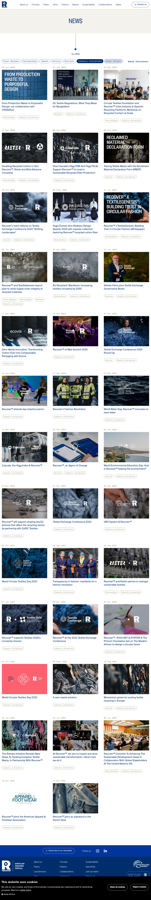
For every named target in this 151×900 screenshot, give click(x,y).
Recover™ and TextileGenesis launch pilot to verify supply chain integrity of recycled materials (22, 288)
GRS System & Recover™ (118, 522)
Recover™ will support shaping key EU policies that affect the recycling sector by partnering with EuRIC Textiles (23, 525)
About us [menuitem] (24, 4)
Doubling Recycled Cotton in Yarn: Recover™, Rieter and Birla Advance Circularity (21, 169)
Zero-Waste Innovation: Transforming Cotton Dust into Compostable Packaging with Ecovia (22, 353)
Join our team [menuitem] (92, 871)
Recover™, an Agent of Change (70, 466)
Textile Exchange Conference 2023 (72, 522)
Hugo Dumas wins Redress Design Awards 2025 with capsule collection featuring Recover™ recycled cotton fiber (75, 229)
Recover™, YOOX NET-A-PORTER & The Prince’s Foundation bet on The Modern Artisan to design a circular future (125, 641)
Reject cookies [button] (139, 887)
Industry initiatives (90, 61)
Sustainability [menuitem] (88, 4)
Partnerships (30, 61)
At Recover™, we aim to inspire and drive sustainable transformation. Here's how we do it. (75, 757)
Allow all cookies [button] (117, 887)
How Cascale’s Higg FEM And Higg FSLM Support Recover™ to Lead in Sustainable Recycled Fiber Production (75, 169)
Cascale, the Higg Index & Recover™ (22, 466)
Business (69, 61)
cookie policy (25, 890)
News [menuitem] (118, 4)
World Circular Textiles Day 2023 (19, 582)
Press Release (11, 61)
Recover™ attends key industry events (23, 409)
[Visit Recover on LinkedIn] (105, 851)
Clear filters (113, 61)
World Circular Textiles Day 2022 (19, 697)
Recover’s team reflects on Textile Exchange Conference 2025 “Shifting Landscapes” (22, 229)
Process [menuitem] (35, 4)
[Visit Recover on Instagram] (98, 851)
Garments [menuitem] (90, 866)
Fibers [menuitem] (46, 4)
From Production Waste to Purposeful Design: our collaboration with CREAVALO (22, 106)
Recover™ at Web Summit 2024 (70, 350)
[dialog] (75, 888)
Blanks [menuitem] (75, 4)
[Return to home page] (5, 4)
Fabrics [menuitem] (65, 4)
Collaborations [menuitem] (105, 4)
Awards (44, 61)
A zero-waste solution (65, 697)
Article (56, 61)
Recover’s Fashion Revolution (69, 409)
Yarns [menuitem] (55, 4)
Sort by (131, 62)
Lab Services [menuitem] (40, 871)
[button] (9, 894)
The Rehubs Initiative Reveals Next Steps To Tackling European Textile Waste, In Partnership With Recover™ (22, 757)
